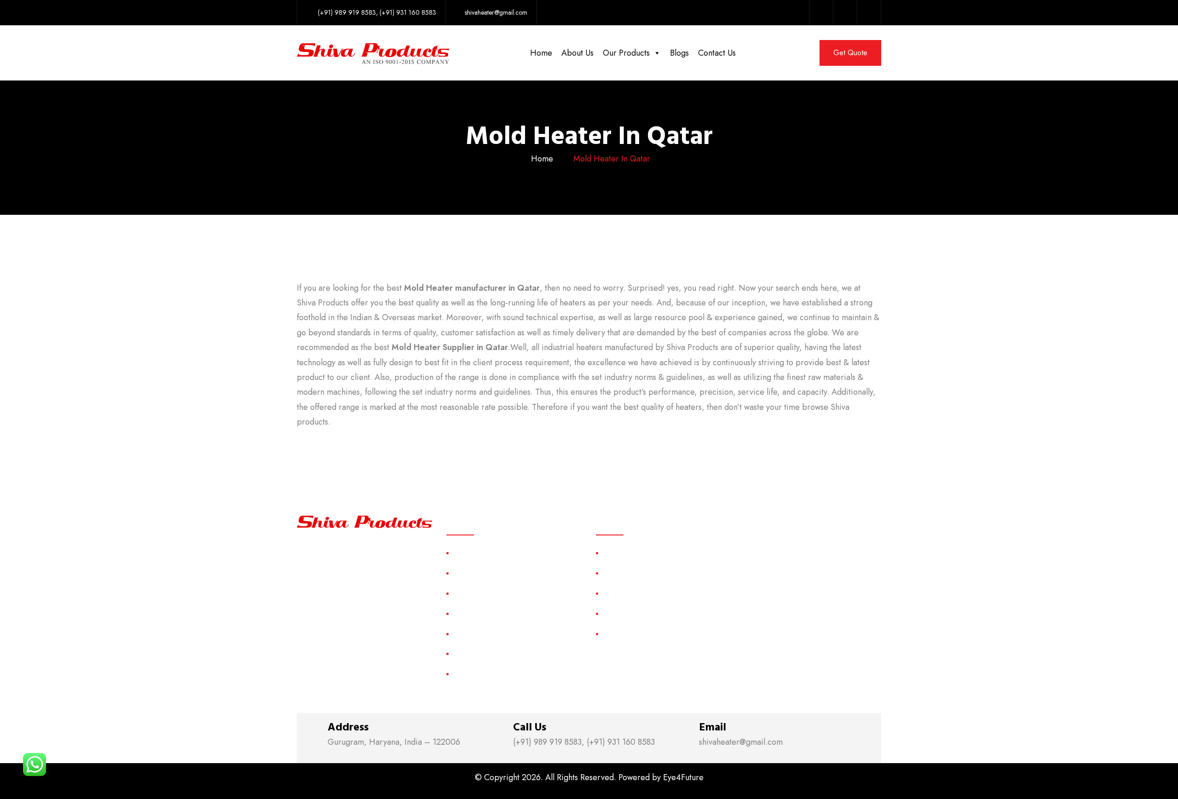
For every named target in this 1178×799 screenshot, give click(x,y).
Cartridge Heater (629, 593)
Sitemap (465, 633)
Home (541, 53)
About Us (577, 53)
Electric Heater (626, 613)
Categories (470, 613)
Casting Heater (626, 573)
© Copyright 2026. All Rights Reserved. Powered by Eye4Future (589, 777)
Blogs (679, 53)
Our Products (626, 53)
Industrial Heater (628, 633)
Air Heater (619, 552)
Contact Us (717, 53)
